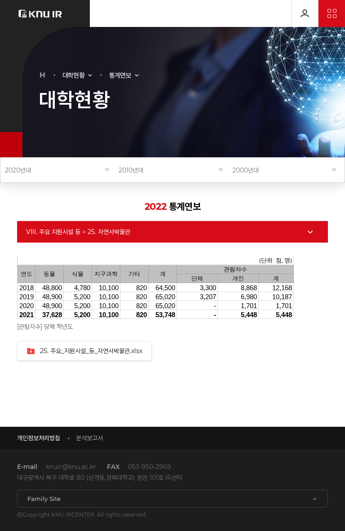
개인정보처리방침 (38, 438)
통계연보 (120, 75)
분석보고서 (89, 438)
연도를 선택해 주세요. (18, 170)
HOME (43, 75)
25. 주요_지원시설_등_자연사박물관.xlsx (91, 351)
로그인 (305, 13)
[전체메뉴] (331, 13)
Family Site (44, 498)
